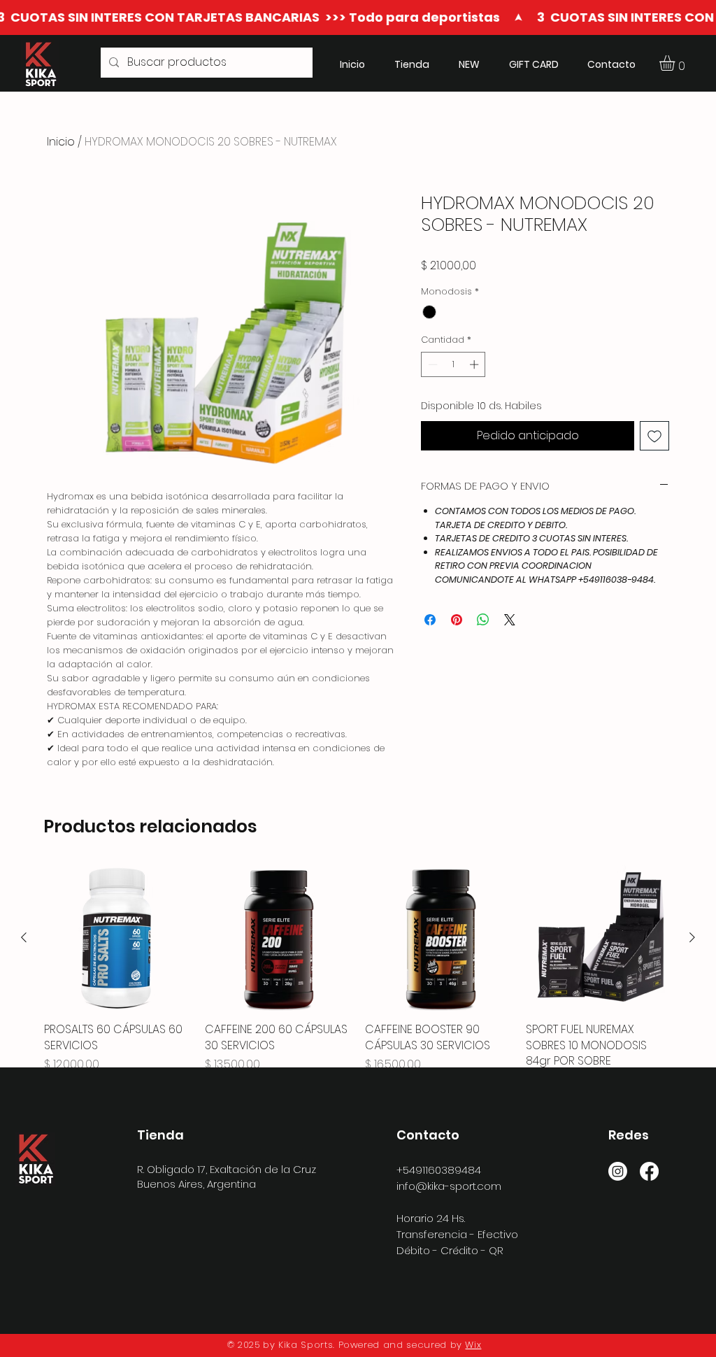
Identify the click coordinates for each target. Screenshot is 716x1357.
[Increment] (475, 364)
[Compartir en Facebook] (430, 619)
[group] (358, 977)
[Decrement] (431, 364)
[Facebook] (649, 1171)
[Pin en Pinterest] (456, 619)
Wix (473, 1344)
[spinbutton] (453, 364)
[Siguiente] (692, 937)
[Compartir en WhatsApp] (483, 619)
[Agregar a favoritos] (654, 435)
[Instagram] (617, 1171)
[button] (676, 63)
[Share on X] (509, 619)
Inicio (61, 142)
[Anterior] (23, 937)
